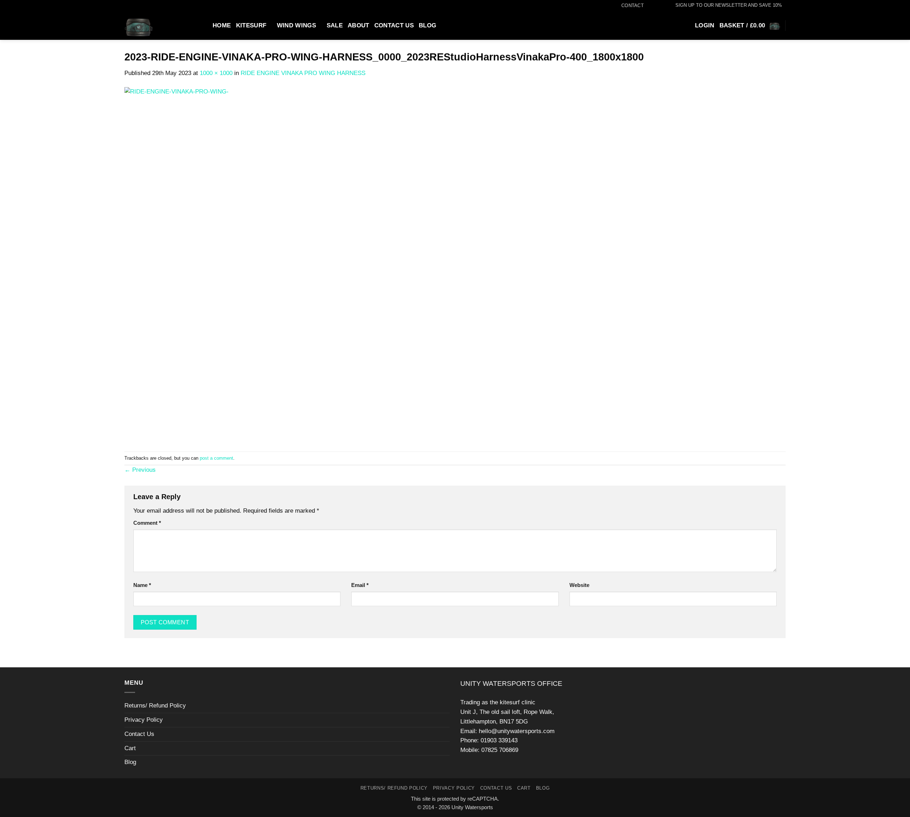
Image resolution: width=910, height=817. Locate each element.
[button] (725, 5)
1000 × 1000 (216, 73)
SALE (335, 25)
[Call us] (661, 5)
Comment (147, 523)
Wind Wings (296, 25)
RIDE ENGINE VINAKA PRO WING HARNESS (303, 73)
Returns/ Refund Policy (155, 705)
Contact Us (394, 25)
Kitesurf (251, 25)
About (358, 25)
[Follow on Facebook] (647, 5)
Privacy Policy (143, 719)
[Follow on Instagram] (654, 5)
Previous (140, 469)
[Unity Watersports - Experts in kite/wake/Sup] (157, 25)
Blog (427, 25)
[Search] (204, 25)
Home (222, 25)
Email (360, 585)
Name (142, 585)
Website (579, 585)
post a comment (216, 458)
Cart (130, 748)
